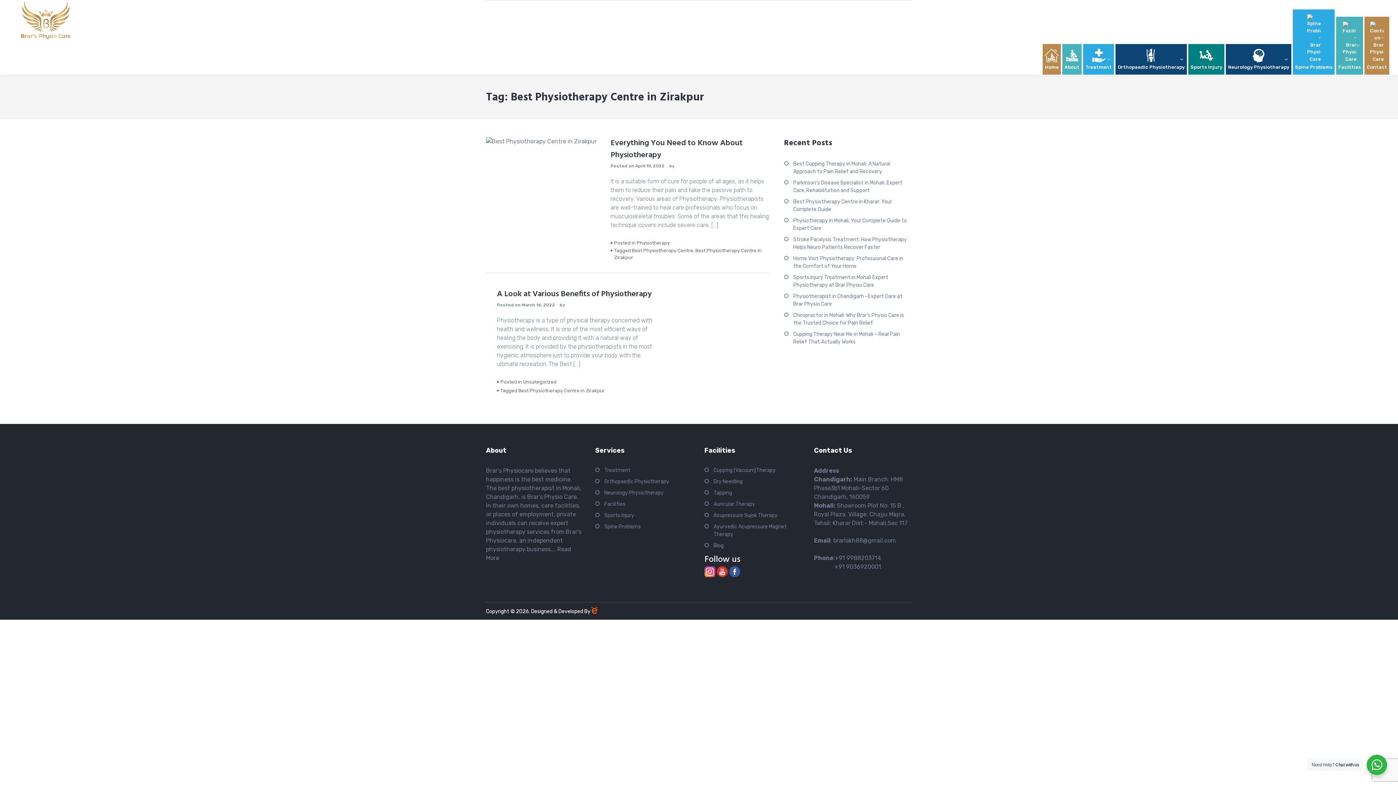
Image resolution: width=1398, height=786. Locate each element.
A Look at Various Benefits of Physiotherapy (576, 294)
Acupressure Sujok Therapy (746, 515)
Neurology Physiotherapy (634, 493)
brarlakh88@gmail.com (864, 540)
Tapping (723, 493)
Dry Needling (728, 482)
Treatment (617, 470)
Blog (719, 546)
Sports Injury (619, 515)
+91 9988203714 (858, 558)
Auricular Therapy (734, 504)
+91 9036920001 (847, 566)
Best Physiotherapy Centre (662, 250)
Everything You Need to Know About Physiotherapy (677, 149)
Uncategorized (540, 382)
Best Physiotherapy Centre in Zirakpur (561, 390)
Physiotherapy (653, 243)
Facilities (614, 504)
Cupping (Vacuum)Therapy (745, 470)
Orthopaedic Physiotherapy (636, 482)
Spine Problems (622, 527)
